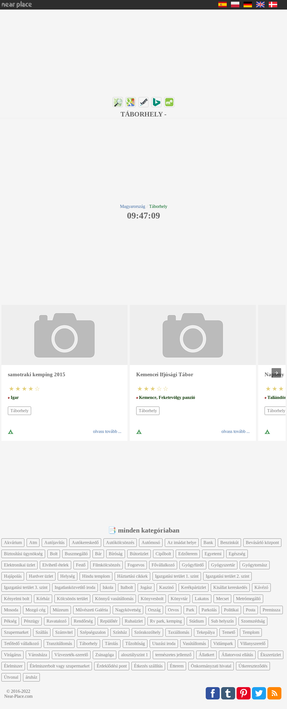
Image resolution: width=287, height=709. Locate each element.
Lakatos (202, 598)
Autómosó (151, 542)
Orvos (173, 609)
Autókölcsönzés (120, 542)
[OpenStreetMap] (118, 102)
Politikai (231, 609)
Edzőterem (187, 553)
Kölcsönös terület (72, 598)
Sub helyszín (222, 621)
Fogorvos (136, 565)
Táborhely (19, 410)
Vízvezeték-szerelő (71, 654)
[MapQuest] (169, 102)
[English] (260, 5)
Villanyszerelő (252, 643)
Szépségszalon (93, 632)
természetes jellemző (173, 654)
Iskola (108, 587)
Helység (67, 576)
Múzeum (60, 609)
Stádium (196, 621)
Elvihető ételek (55, 565)
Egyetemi (213, 553)
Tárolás (111, 643)
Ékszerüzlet (270, 654)
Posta (250, 609)
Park (190, 609)
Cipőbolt (163, 553)
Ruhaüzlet (134, 621)
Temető (228, 632)
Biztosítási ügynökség (23, 553)
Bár (98, 553)
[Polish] (235, 5)
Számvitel (64, 632)
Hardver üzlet (41, 576)
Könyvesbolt (152, 598)
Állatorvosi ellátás (237, 654)
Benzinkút (229, 542)
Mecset (222, 598)
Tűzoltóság (135, 643)
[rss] (274, 693)
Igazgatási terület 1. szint (176, 576)
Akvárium (13, 542)
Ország (154, 609)
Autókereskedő (85, 542)
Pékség (10, 621)
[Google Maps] (131, 102)
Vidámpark (223, 643)
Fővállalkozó (163, 565)
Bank (208, 542)
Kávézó (261, 587)
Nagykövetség (128, 609)
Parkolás (209, 609)
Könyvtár (179, 598)
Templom (250, 632)
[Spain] (222, 5)
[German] (248, 5)
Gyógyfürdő (193, 565)
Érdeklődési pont (112, 666)
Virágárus (12, 654)
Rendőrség (83, 621)
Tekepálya (205, 632)
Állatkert (206, 654)
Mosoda (11, 609)
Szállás (42, 632)
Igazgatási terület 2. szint (227, 576)
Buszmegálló (76, 553)
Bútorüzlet (139, 553)
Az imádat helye (181, 542)
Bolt (53, 553)
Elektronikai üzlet (19, 565)
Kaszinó (166, 587)
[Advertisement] (143, 51)
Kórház (43, 598)
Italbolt (127, 587)
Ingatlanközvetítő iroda (75, 587)
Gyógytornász (254, 565)
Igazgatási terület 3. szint (25, 587)
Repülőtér (108, 621)
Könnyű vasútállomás (114, 598)
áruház (31, 677)
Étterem (177, 666)
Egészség (237, 553)
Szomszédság (253, 621)
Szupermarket (16, 632)
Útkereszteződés (253, 666)
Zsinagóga (104, 654)
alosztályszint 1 (134, 654)
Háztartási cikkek (132, 576)
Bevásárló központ (262, 542)
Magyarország (132, 206)
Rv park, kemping (166, 621)
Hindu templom (96, 576)
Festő (80, 565)
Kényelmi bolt (16, 598)
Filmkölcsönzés (106, 565)
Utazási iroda (163, 643)
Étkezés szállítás (148, 666)
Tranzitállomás (59, 643)
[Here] (143, 102)
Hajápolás (13, 576)
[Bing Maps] (156, 102)
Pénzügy (31, 621)
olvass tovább (105, 431)
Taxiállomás (178, 632)
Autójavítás (54, 542)
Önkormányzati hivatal (211, 666)
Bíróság (115, 553)
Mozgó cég (35, 609)
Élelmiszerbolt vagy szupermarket (59, 666)
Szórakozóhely (147, 632)
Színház (120, 632)
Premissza (271, 609)
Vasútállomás (194, 643)
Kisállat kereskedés (230, 587)
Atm (33, 542)
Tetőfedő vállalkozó (21, 643)
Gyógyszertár (223, 565)
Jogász (146, 587)
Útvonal (11, 677)
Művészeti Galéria (92, 609)
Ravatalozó (56, 621)
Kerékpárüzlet (193, 587)
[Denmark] (273, 5)
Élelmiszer (13, 666)
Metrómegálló (248, 598)
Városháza (37, 654)
